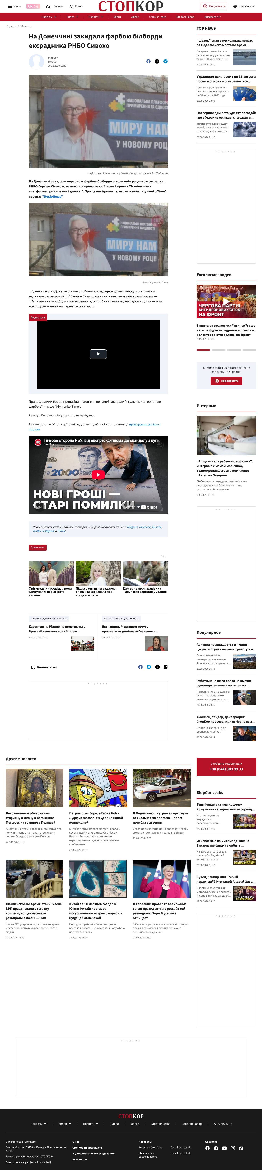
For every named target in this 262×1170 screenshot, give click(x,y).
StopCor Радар (185, 17)
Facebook (144, 527)
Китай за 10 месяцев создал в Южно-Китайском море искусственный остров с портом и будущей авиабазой (96, 911)
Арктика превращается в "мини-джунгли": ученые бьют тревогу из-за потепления (225, 649)
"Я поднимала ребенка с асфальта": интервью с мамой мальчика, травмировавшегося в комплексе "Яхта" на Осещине (225, 468)
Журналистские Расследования (93, 1154)
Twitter (37, 531)
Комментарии (47, 667)
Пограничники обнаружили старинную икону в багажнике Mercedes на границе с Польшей (30, 818)
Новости (93, 17)
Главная (11, 27)
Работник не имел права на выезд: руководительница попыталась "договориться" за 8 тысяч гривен (224, 685)
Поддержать (217, 6)
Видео (70, 17)
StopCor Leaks (157, 17)
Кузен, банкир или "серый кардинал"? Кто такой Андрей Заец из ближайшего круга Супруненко (225, 882)
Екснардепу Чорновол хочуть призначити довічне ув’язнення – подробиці (128, 631)
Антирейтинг (213, 17)
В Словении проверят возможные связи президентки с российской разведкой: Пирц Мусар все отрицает (159, 911)
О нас (75, 1142)
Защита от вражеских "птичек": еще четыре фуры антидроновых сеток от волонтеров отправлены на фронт (226, 330)
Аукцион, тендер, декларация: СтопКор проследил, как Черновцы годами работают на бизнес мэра (224, 722)
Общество (26, 27)
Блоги (117, 17)
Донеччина (38, 547)
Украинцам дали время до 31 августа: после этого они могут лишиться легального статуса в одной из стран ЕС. (226, 83)
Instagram (48, 531)
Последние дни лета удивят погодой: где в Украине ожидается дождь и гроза (226, 117)
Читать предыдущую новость (49, 619)
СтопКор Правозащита (87, 1148)
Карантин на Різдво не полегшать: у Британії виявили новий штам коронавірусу (57, 631)
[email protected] (40, 1162)
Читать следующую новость (121, 619)
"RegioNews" (52, 196)
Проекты (46, 17)
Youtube (156, 527)
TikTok (61, 531)
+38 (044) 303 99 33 (226, 769)
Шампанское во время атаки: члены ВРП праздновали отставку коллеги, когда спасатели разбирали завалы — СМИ (34, 911)
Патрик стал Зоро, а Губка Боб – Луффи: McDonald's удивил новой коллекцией (96, 818)
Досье (135, 17)
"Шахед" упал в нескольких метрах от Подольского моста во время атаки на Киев (225, 45)
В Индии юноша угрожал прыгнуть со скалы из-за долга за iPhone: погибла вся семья (160, 818)
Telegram (132, 527)
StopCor (53, 58)
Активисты (79, 1159)
